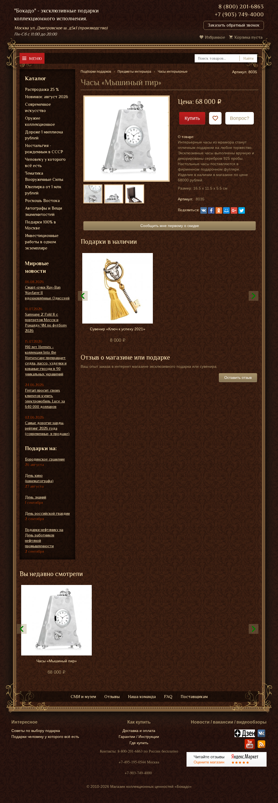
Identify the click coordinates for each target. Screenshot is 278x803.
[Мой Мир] (226, 210)
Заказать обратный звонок (234, 25)
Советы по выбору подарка (35, 730)
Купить (192, 118)
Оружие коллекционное (40, 121)
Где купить (138, 743)
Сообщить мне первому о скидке (169, 225)
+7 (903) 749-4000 (239, 14)
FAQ (168, 696)
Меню (35, 58)
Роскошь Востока (42, 200)
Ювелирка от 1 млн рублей (43, 190)
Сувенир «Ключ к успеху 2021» (117, 329)
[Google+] (234, 210)
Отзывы (112, 696)
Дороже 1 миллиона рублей (44, 135)
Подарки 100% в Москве (40, 225)
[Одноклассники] (219, 210)
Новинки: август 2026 (46, 96)
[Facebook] (211, 210)
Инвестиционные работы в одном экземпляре (41, 242)
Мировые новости (37, 267)
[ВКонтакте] (203, 210)
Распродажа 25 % (42, 89)
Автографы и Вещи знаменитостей (43, 211)
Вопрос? (239, 118)
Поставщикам (194, 696)
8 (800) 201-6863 (241, 6)
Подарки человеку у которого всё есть (45, 736)
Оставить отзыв (238, 377)
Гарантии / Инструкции (139, 736)
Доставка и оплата (138, 730)
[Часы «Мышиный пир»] (126, 138)
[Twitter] (241, 210)
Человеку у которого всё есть (45, 162)
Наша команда (142, 696)
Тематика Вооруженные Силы (44, 176)
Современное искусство (38, 107)
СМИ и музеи (83, 696)
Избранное (215, 37)
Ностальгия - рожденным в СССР (44, 148)
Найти (248, 58)
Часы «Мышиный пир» (56, 661)
